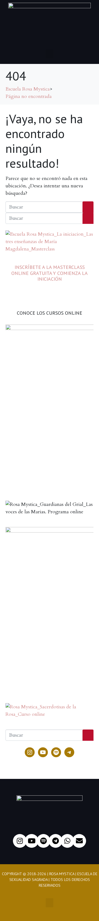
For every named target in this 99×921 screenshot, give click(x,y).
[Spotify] (56, 752)
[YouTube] (43, 752)
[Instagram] (30, 752)
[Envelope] (79, 841)
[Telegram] (69, 752)
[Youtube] (31, 841)
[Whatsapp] (67, 841)
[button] (49, 53)
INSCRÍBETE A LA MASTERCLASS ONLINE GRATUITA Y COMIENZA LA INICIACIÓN (49, 273)
